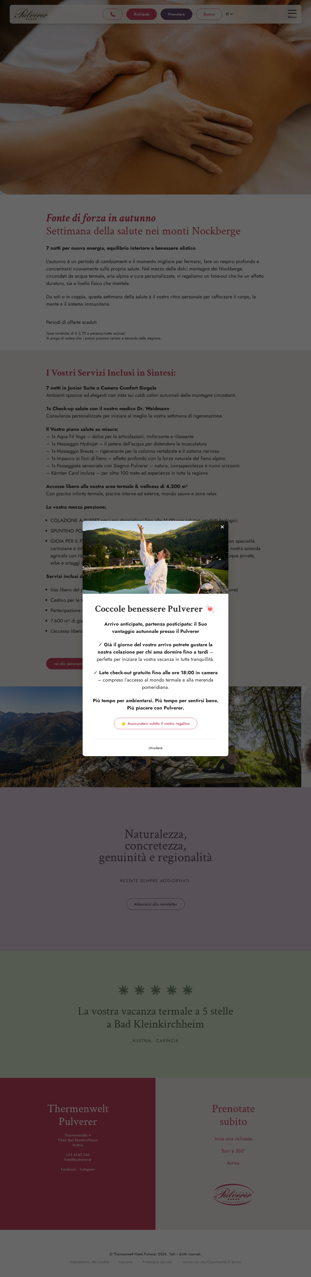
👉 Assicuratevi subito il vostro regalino (155, 723)
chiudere (156, 748)
